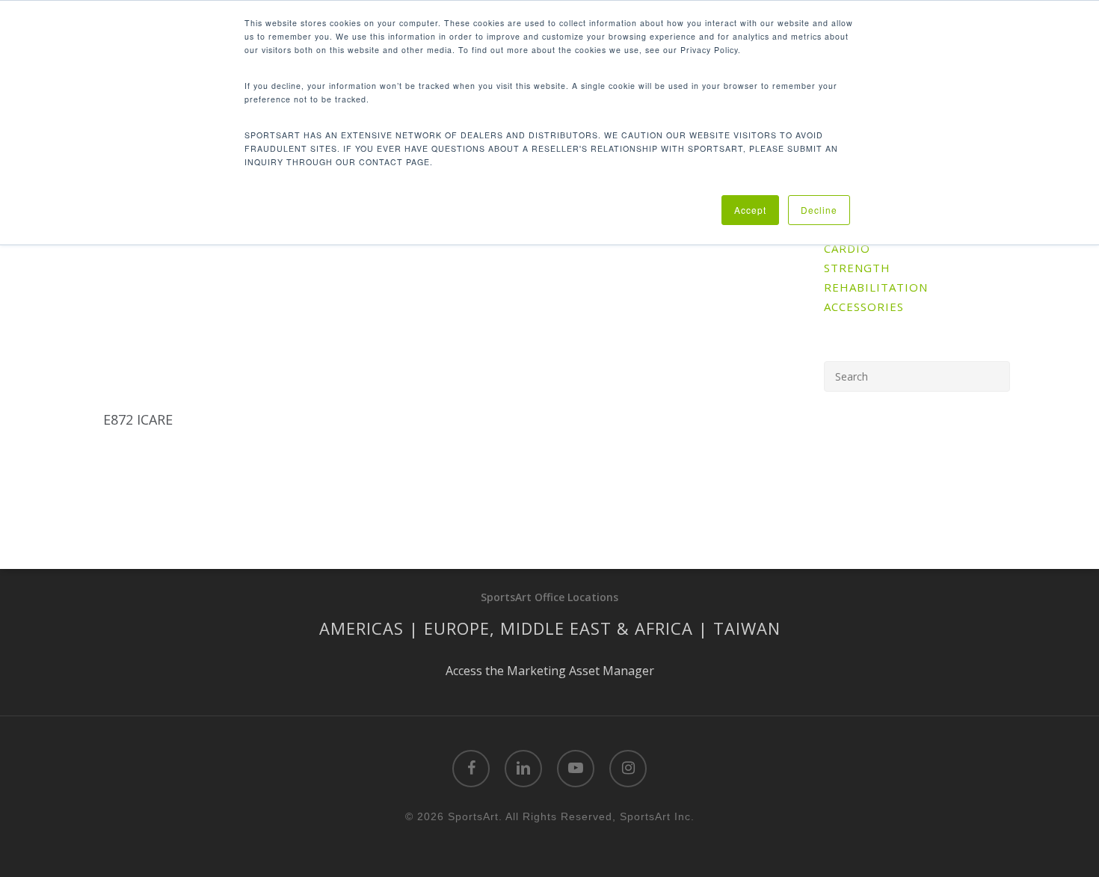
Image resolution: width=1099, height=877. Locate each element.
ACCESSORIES (864, 306)
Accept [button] (750, 209)
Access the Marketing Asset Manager (550, 670)
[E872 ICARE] (168, 304)
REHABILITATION (876, 287)
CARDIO (847, 248)
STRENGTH (857, 267)
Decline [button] (819, 209)
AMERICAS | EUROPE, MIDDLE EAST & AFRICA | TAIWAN (550, 628)
